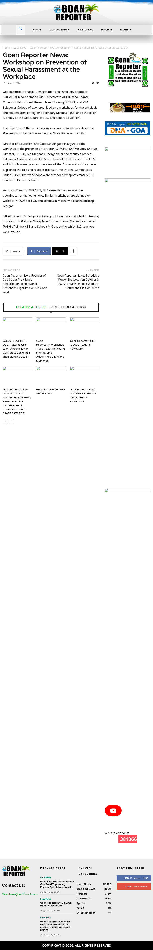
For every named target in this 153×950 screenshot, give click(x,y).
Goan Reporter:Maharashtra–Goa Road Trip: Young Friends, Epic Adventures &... (57, 884)
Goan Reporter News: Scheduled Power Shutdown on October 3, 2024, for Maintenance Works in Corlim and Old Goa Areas (78, 282)
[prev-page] (5, 421)
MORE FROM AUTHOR (68, 307)
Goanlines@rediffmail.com (19, 894)
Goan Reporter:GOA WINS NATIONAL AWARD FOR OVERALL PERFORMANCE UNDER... (55, 926)
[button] (20, 29)
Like (146, 878)
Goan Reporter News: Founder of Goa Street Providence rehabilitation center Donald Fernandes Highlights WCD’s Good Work (25, 284)
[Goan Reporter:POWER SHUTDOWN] (51, 376)
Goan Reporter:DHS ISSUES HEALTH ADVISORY (82, 344)
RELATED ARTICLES (31, 307)
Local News (20, 47)
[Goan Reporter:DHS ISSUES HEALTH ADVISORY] (84, 327)
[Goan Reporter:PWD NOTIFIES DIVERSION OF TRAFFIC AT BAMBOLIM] (84, 376)
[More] (73, 251)
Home (6, 47)
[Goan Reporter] (76, 12)
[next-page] (11, 421)
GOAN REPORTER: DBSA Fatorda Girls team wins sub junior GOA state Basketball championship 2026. (16, 348)
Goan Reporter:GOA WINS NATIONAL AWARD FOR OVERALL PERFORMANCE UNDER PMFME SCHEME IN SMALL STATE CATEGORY (17, 401)
